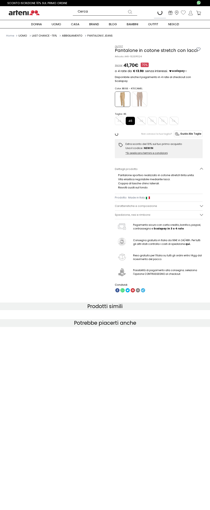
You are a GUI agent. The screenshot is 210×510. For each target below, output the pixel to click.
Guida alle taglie (190, 133)
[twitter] (128, 290)
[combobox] (105, 12)
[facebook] (117, 290)
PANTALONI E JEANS (100, 36)
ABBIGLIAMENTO (72, 36)
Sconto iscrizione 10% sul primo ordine (37, 3)
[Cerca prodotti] (130, 12)
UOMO (22, 36)
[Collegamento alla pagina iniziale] (10, 35)
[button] (159, 169)
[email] (138, 290)
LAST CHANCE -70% (44, 36)
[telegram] (143, 290)
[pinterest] (133, 290)
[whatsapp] (122, 290)
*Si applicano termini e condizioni (147, 153)
